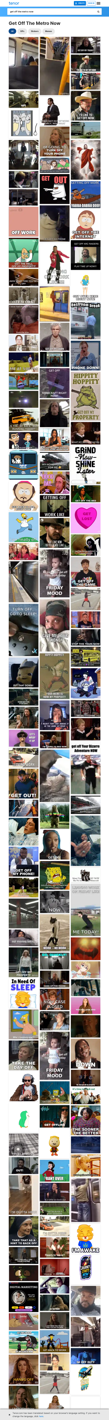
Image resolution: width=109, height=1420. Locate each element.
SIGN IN (91, 3)
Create (81, 3)
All (12, 31)
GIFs (22, 31)
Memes (48, 31)
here (41, 1416)
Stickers (35, 31)
